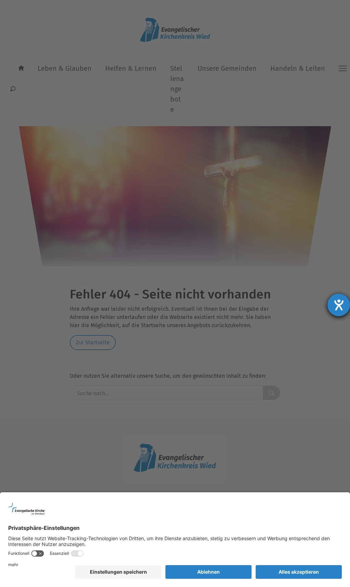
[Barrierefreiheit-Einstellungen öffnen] (338, 305)
